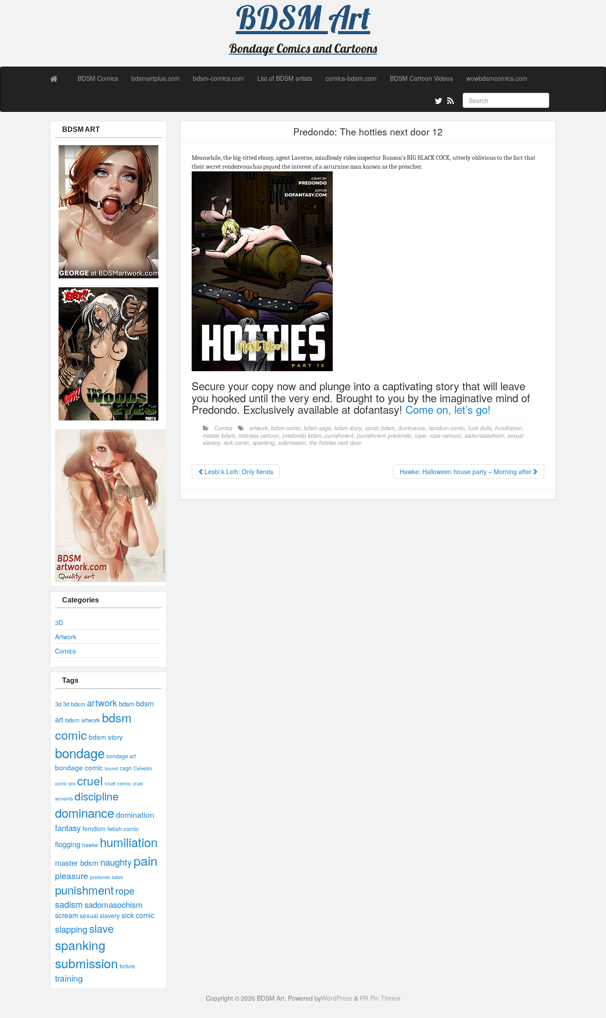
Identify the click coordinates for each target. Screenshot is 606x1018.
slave (101, 928)
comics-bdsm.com (351, 78)
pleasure (71, 875)
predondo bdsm (106, 877)
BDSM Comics (98, 78)
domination (135, 814)
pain (145, 860)
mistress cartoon (258, 436)
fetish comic (123, 828)
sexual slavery (100, 915)
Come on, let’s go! (448, 409)
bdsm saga (317, 428)
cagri (126, 768)
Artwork (65, 636)
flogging (67, 844)
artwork (102, 702)
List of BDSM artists (284, 78)
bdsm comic (285, 428)
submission (86, 963)
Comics (65, 650)
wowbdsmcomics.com (496, 78)
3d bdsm (74, 704)
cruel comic (118, 783)
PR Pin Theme (380, 998)
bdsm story (106, 736)
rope (124, 890)
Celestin (143, 768)
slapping (71, 929)
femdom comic (446, 428)
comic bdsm (379, 428)
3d (58, 704)
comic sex (65, 783)
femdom (94, 828)
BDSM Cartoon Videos (421, 78)
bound (111, 768)
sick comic (138, 915)
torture (127, 966)
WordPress (336, 998)
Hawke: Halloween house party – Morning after (466, 471)
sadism (69, 904)
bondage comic (79, 767)
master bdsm (76, 862)
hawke (90, 844)
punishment (84, 889)
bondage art (121, 756)
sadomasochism (113, 904)
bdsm (126, 703)
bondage (80, 752)
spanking (80, 945)
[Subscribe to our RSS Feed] (450, 102)
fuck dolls (480, 428)
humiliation (128, 842)
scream (66, 915)
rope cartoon (445, 436)
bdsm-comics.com (218, 78)
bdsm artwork (82, 720)
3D (59, 622)
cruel (90, 780)
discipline (97, 796)
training (69, 978)
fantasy (68, 827)
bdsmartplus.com (155, 78)
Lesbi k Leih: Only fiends (238, 471)
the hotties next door (335, 443)
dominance (84, 812)
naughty (116, 862)
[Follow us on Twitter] (437, 102)
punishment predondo (384, 436)
